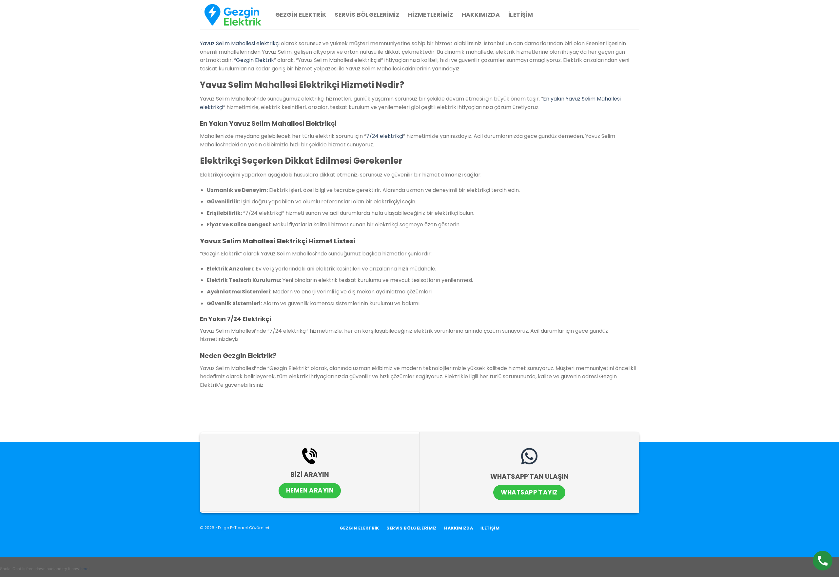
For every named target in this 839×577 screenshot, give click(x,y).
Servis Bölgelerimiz (367, 15)
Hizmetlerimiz (430, 15)
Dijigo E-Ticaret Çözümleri (243, 527)
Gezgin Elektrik (300, 15)
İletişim (520, 15)
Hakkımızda (481, 15)
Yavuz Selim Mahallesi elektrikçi (240, 43)
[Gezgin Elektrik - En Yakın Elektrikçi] (232, 14)
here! (84, 568)
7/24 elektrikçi (384, 136)
